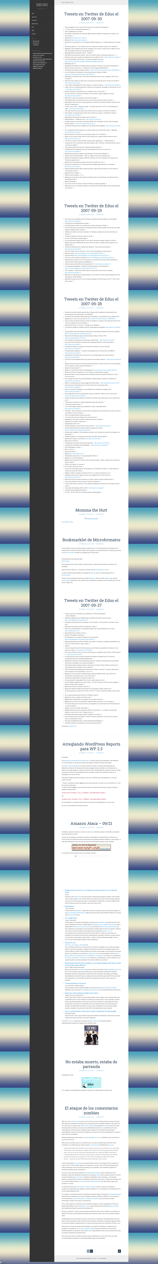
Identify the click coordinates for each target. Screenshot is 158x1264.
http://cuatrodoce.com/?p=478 (109, 383)
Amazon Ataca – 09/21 (91, 823)
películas (104, 931)
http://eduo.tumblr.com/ (76, 453)
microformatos (70, 552)
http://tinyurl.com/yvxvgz (72, 132)
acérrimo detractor (95, 1181)
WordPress (78, 760)
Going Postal (72, 915)
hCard (106, 569)
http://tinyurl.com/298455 (72, 348)
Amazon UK (36, 41)
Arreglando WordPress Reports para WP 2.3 (91, 746)
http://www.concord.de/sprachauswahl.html (77, 430)
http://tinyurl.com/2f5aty (101, 443)
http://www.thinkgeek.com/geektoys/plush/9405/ (79, 639)
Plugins (34, 34)
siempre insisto (75, 1121)
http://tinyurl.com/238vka (112, 85)
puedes (111, 1206)
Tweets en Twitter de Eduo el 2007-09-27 (91, 603)
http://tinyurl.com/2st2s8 (72, 381)
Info (33, 27)
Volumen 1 (93, 955)
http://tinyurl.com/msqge (72, 353)
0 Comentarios (100, 22)
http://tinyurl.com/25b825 (72, 151)
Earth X (118, 953)
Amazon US (36, 43)
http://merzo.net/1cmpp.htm (99, 445)
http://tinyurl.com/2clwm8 (72, 96)
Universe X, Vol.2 (70, 943)
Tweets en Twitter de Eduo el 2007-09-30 (91, 16)
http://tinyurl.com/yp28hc (112, 57)
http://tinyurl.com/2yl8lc (72, 357)
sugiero (86, 1137)
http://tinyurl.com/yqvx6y (113, 126)
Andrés (93, 578)
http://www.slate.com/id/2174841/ (75, 396)
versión (86, 760)
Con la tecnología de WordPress (83, 1258)
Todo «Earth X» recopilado (73, 955)
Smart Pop (78, 896)
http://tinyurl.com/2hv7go (92, 438)
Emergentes (35, 23)
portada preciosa (93, 990)
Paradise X (69, 958)
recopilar (115, 1206)
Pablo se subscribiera (87, 1125)
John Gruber (79, 1177)
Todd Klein (82, 945)
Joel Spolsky (94, 1145)
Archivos (34, 17)
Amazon (92, 832)
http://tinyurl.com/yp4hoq (78, 40)
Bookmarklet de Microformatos (91, 539)
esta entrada (78, 1163)
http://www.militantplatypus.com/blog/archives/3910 (80, 268)
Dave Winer (82, 1181)
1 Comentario (99, 827)
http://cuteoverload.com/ (72, 138)
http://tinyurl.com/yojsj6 (96, 488)
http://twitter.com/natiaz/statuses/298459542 (101, 318)
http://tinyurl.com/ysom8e (72, 249)
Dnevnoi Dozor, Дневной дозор (108, 926)
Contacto (34, 20)
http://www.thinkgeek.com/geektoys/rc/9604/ (100, 257)
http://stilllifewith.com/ (71, 631)
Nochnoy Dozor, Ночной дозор (82, 926)
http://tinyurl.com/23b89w (72, 115)
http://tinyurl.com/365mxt (113, 327)
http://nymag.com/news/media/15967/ (104, 370)
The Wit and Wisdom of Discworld (75, 983)
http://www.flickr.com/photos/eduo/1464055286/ (105, 70)
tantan (77, 766)
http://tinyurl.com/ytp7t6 (93, 119)
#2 (111, 931)
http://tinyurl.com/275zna (78, 38)
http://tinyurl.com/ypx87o (72, 272)
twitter (90, 1230)
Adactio (93, 573)
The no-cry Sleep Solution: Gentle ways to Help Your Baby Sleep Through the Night (90, 1011)
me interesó (81, 969)
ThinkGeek (35, 45)
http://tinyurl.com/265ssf (114, 359)
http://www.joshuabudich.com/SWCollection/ (78, 333)
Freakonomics (112, 969)
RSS (92, 1228)
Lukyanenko (101, 922)
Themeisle (103, 1258)
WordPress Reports (67, 766)
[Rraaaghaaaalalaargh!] (91, 518)
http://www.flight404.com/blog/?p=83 (76, 620)
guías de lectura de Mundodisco (76, 913)
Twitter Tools (73, 726)
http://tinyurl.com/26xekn (72, 344)
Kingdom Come (92, 953)
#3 (120, 969)
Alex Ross (68, 945)
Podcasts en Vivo (37, 57)
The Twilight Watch (71, 918)
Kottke (97, 1173)
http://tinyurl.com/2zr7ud (72, 83)
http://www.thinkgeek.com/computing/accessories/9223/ (91, 255)
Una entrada (105, 1125)
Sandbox (107, 578)
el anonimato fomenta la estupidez (86, 1187)
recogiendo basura (115, 1194)
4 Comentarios (100, 1117)
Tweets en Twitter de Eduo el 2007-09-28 (91, 301)
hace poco (111, 1145)
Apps (33, 13)
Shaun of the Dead (94, 1021)
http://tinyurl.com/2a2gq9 (72, 221)
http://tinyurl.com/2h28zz (72, 391)
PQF (82, 990)
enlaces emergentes (85, 1228)
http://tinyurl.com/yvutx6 (107, 340)
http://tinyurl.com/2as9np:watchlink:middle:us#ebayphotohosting (83, 61)
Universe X (85, 955)
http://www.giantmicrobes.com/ (85, 123)
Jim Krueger (74, 945)
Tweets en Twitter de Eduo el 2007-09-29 (91, 208)
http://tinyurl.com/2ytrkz (76, 108)
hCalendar (99, 569)
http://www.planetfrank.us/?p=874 (75, 338)
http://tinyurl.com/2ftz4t (74, 654)
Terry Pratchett (112, 988)
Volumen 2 (100, 955)
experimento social (83, 1206)
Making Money (69, 906)
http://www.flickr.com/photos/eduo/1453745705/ (79, 74)
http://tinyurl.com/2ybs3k (72, 477)
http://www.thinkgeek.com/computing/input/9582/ (88, 253)
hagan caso (94, 1137)
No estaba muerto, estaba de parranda (91, 1064)
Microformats (66, 561)
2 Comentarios (100, 514)
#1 (109, 931)
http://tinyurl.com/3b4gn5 (72, 387)
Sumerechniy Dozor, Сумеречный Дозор (104, 924)
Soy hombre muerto (67, 522)
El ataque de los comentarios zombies (91, 1110)
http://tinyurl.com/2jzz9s (102, 264)
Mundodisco (78, 910)
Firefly (79, 899)
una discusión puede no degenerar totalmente (85, 1198)
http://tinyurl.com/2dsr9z (102, 426)
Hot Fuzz (70, 1021)
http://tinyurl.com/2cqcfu (72, 166)
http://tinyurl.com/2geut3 (72, 408)
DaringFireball (90, 1173)
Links (33, 30)
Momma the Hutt (91, 510)
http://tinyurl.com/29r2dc (73, 89)
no (99, 1137)
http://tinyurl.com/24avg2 (84, 650)
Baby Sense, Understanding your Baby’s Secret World (81, 993)
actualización (69, 760)
